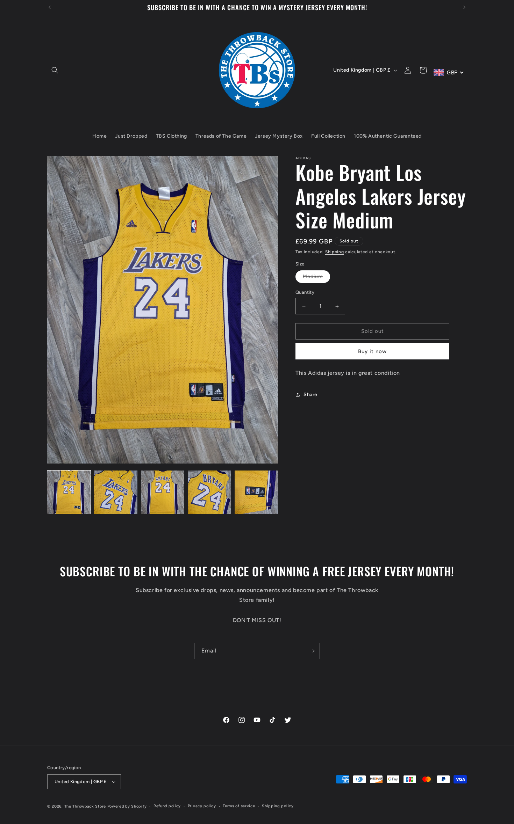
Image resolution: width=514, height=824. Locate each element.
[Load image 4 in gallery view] (209, 492)
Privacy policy (202, 806)
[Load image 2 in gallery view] (115, 492)
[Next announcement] (464, 7)
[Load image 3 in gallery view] (162, 492)
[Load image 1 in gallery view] (69, 492)
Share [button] (310, 395)
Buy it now (372, 351)
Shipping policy (278, 806)
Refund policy (167, 806)
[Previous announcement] (49, 7)
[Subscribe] (312, 651)
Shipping (334, 251)
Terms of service (239, 806)
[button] (55, 70)
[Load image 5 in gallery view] (256, 492)
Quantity (304, 292)
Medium (316, 278)
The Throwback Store (85, 806)
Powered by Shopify (127, 806)
